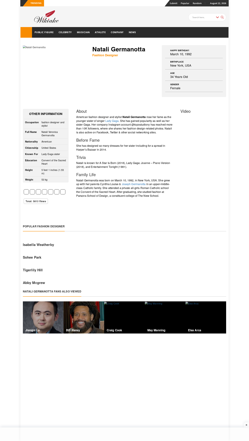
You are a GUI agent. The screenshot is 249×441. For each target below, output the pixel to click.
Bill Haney (73, 330)
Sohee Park (32, 257)
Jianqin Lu (32, 330)
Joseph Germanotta (134, 184)
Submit (173, 3)
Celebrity (65, 32)
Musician (83, 32)
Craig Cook (114, 330)
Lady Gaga (112, 121)
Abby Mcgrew (34, 282)
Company (117, 32)
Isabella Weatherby (38, 244)
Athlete (100, 32)
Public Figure (44, 32)
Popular (185, 3)
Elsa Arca (194, 330)
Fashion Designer (105, 55)
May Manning (156, 330)
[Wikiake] (26, 32)
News (132, 32)
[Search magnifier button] (222, 17)
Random (197, 3)
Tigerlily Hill (33, 269)
